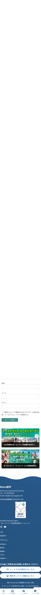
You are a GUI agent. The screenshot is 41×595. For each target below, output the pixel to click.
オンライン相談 (35, 593)
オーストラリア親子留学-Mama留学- (14, 586)
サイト (4, 402)
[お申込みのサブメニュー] (6, 544)
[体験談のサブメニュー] (5, 551)
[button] (20, 569)
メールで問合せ (23, 593)
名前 (3, 383)
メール (4, 393)
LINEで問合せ (12, 593)
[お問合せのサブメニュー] (6, 558)
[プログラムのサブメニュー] (8, 539)
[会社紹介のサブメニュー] (6, 535)
